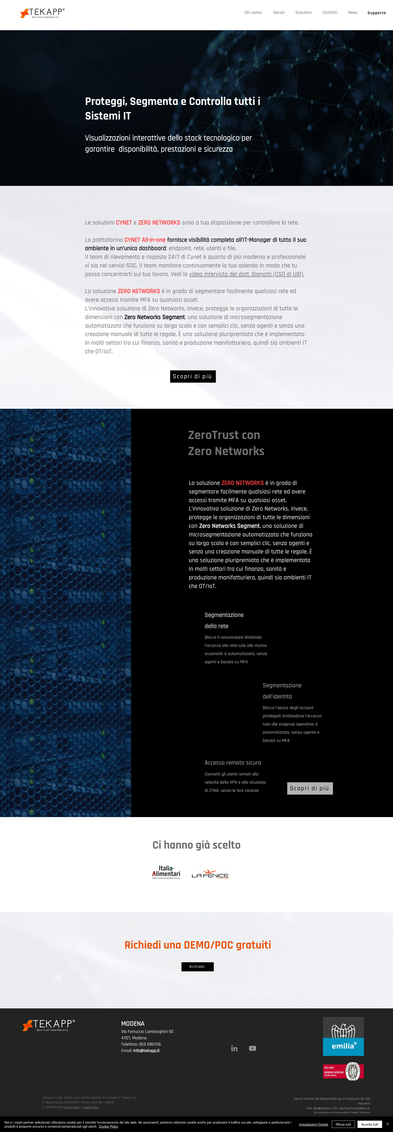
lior (346, 1112)
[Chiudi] (387, 1124)
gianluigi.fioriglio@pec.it (355, 1108)
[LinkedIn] (234, 1048)
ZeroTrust (365, 1112)
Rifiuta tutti (343, 1124)
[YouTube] (252, 1048)
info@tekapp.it (146, 1051)
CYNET (132, 240)
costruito (335, 1112)
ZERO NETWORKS (139, 291)
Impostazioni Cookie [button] (313, 1124)
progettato (323, 1112)
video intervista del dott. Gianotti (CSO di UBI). (246, 274)
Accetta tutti (369, 1124)
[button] (278, 12)
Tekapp (354, 1112)
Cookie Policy (91, 1107)
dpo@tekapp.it (322, 1108)
